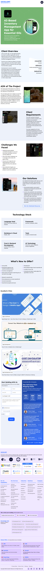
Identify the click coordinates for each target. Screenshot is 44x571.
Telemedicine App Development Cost (33, 526)
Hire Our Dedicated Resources (32, 206)
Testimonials (39, 494)
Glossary (30, 566)
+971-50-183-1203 (33, 515)
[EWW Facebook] (34, 569)
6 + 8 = (3, 414)
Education (23, 490)
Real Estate (23, 496)
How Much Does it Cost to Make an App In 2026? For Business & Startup (18, 374)
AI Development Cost (16, 521)
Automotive (23, 492)
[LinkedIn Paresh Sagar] (40, 412)
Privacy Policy (14, 566)
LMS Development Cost (16, 532)
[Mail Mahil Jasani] (39, 438)
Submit (11, 419)
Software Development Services (13, 486)
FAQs (38, 499)
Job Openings (40, 486)
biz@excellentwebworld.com (8, 515)
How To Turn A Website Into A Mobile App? (11, 347)
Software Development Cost (27, 521)
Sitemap (26, 566)
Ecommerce (23, 486)
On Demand (23, 499)
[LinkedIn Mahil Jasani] (40, 438)
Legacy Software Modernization (31, 529)
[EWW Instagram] (31, 569)
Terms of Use (20, 566)
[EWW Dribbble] (39, 569)
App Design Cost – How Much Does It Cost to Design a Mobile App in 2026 (19, 319)
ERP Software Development (17, 529)
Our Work (39, 488)
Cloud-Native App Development (32, 524)
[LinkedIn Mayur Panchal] (40, 425)
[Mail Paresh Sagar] (39, 412)
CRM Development (31, 493)
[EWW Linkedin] (29, 569)
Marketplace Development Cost (18, 526)
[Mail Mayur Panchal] (39, 425)
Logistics (22, 488)
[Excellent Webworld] (5, 2)
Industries (23, 480)
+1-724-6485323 (21, 515)
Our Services (14, 480)
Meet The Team (40, 484)
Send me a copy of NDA (6, 411)
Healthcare (23, 484)
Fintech (22, 494)
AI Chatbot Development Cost (18, 524)
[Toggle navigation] (36, 2)
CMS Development (31, 487)
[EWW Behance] (42, 569)
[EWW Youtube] (37, 569)
